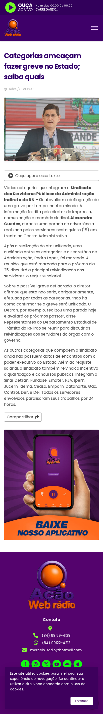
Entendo (81, 700)
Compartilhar (20, 417)
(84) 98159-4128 (56, 635)
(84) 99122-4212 (56, 642)
